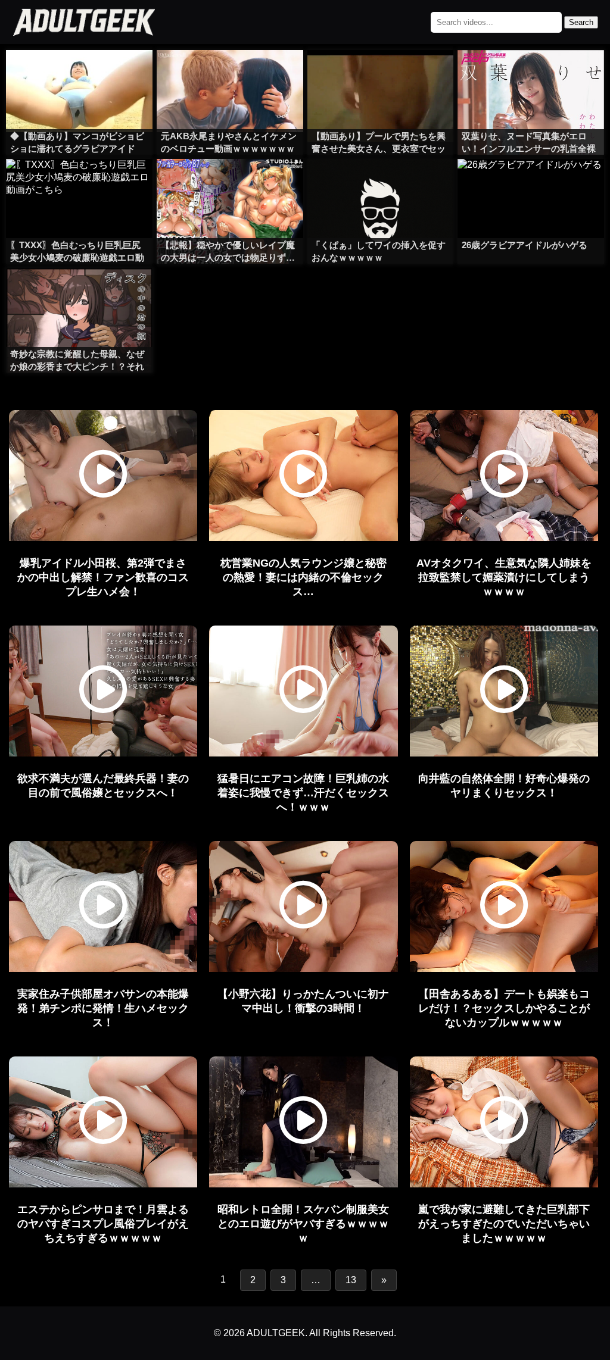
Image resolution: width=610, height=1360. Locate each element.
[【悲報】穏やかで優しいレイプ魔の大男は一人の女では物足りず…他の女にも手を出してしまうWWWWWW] (230, 183)
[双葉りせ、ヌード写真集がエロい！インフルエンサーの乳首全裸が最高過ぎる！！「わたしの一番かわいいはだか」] (531, 74)
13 (351, 1280)
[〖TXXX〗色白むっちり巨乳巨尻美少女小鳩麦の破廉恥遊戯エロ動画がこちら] (79, 183)
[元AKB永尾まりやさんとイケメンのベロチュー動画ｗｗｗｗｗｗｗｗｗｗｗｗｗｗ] (230, 74)
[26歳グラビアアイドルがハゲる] (531, 183)
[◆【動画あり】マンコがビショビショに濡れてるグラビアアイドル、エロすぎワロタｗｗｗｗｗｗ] (79, 74)
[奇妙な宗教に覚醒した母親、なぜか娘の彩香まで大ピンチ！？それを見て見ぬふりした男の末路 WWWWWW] (79, 291)
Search (581, 22)
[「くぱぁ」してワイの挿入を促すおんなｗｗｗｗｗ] (380, 183)
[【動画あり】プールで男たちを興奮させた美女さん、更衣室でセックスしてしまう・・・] (380, 74)
